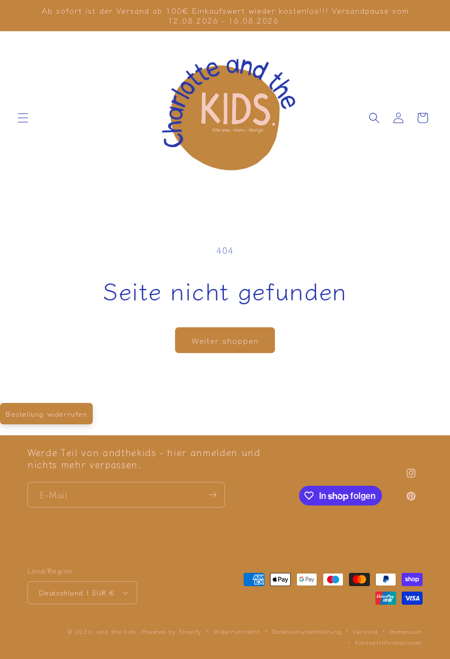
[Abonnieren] (212, 495)
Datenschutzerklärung (306, 631)
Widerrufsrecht (237, 631)
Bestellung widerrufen (46, 413)
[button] (23, 118)
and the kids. (119, 631)
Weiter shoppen (225, 340)
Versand (365, 631)
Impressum (406, 631)
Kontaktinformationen (389, 642)
